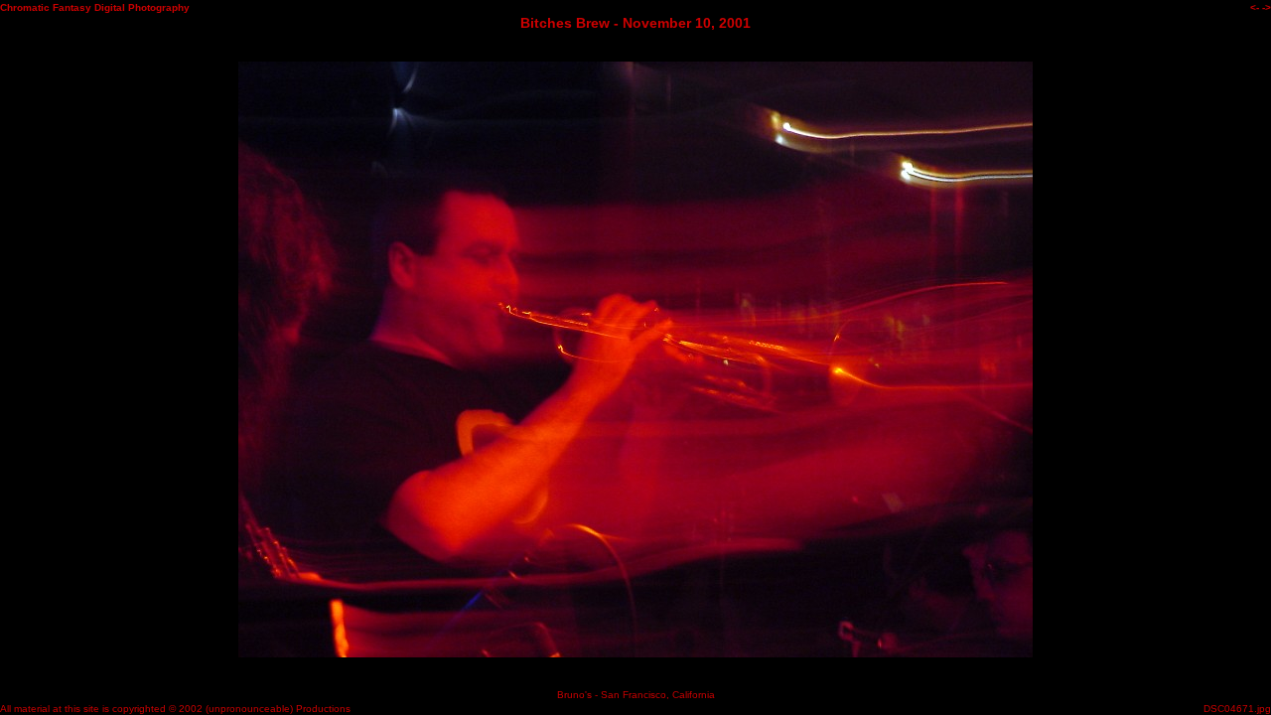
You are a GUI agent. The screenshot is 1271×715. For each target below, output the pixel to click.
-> (1266, 7)
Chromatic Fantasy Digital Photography (95, 7)
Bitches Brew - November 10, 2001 (635, 23)
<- (1254, 7)
